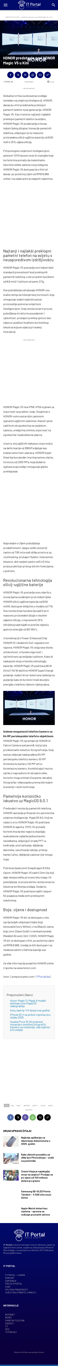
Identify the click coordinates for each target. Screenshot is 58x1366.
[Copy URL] (47, 75)
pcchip (50, 1105)
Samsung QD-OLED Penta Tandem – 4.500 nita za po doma (36, 1194)
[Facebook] (10, 75)
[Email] (40, 75)
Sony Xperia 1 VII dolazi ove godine (30, 1010)
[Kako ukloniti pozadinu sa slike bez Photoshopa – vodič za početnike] (11, 1158)
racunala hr (28, 1110)
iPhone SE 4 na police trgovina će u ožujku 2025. (30, 1016)
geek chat (27, 1105)
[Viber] (25, 75)
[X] (18, 75)
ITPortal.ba (8, 82)
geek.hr (35, 1105)
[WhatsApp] (32, 75)
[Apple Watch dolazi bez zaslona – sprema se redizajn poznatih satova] (11, 1212)
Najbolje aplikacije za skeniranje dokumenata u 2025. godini (35, 1140)
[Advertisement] (29, 214)
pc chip (43, 1105)
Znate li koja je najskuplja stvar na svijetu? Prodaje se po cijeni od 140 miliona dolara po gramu (37, 1176)
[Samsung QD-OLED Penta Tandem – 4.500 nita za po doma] (11, 1195)
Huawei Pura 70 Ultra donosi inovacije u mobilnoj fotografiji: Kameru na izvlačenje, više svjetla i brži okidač (30, 1025)
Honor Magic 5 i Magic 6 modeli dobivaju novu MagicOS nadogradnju (28, 1003)
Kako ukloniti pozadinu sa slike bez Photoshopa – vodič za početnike (37, 1157)
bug (12, 1105)
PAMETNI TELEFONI (12, 17)
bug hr (19, 1105)
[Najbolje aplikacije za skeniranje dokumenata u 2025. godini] (11, 1141)
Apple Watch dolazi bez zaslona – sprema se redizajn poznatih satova (35, 1211)
